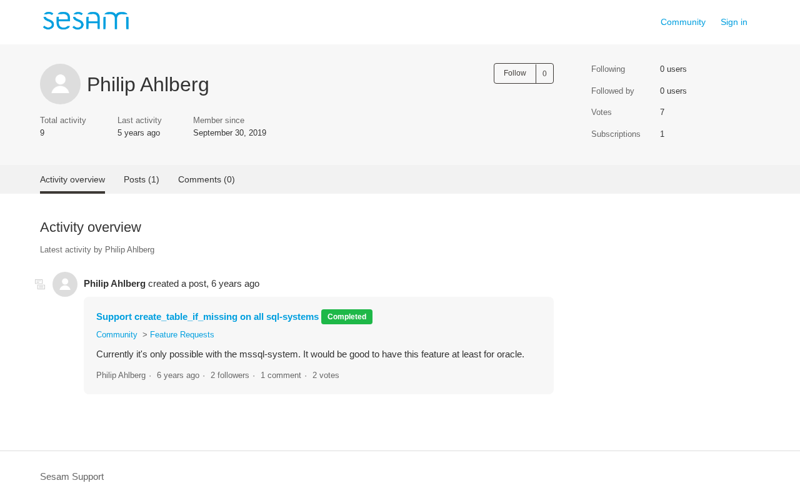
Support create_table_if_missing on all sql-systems (207, 316)
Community (683, 22)
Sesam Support (72, 476)
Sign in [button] (734, 22)
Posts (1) (141, 179)
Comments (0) (206, 179)
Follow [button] (515, 73)
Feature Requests (182, 334)
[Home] (85, 28)
